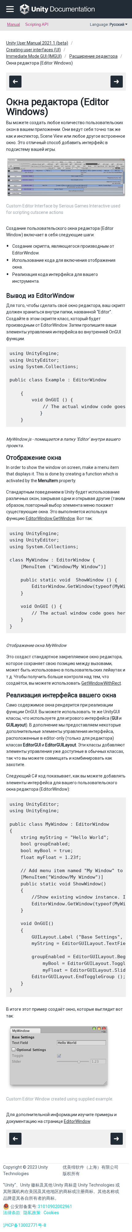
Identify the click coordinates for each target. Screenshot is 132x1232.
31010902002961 (55, 1206)
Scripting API (37, 24)
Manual (13, 24)
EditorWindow (77, 1121)
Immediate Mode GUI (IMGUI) (34, 56)
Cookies (51, 1212)
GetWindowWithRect (101, 683)
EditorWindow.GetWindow (50, 518)
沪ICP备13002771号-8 (24, 1225)
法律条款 (11, 1212)
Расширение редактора (93, 56)
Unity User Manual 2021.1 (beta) (37, 43)
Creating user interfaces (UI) (33, 49)
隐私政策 (32, 1212)
